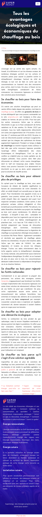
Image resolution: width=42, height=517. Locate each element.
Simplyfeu (5, 281)
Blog (4, 48)
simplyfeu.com (13, 117)
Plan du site (21, 516)
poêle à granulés (8, 370)
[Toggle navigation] (37, 4)
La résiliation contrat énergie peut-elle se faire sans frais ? (10, 388)
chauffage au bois (7, 112)
